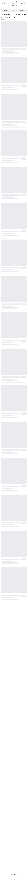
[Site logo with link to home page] (14, 3)
